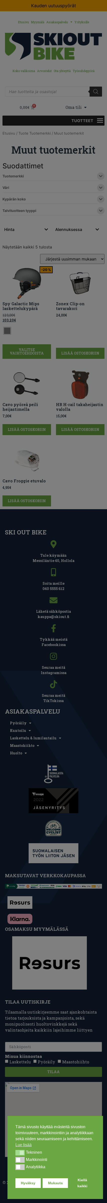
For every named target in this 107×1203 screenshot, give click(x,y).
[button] (20, 1152)
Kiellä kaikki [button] (82, 1183)
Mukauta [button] (55, 1183)
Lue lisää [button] (23, 1145)
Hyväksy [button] (28, 1183)
